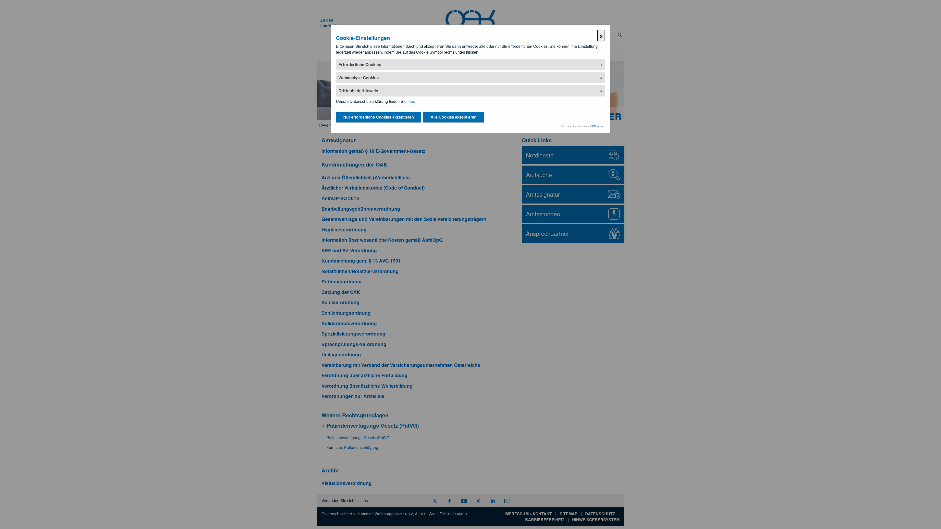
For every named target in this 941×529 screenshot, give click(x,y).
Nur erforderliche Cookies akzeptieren (378, 117)
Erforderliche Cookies (359, 64)
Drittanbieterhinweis (358, 91)
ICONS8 (594, 126)
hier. (411, 101)
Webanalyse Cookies (358, 78)
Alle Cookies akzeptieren (454, 117)
